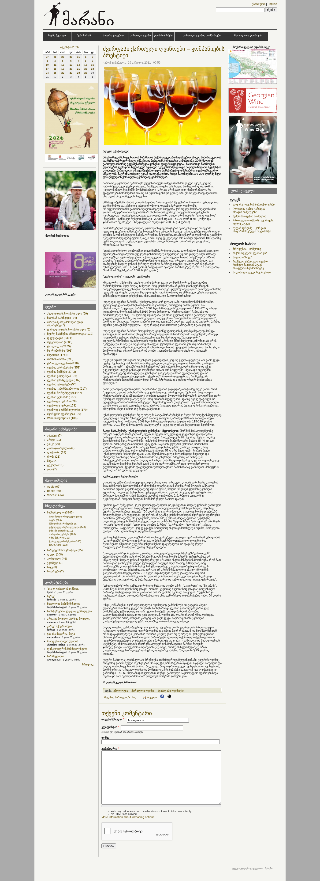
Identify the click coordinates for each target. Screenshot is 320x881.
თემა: (105, 737)
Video (55, 495)
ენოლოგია (59, 346)
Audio (53, 486)
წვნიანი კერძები (61, 530)
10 (47, 65)
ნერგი (51, 596)
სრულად (88, 664)
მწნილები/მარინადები (63, 523)
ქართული (258, 4)
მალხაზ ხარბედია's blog (120, 697)
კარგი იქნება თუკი (59, 626)
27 (47, 57)
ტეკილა (55, 465)
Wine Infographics (62, 418)
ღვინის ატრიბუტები (63, 367)
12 (62, 65)
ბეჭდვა (152, 697)
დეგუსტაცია (59, 338)
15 (85, 65)
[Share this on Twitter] (169, 697)
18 (55, 69)
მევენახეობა (59, 342)
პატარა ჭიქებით (113, 35)
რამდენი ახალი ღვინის (62, 641)
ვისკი (53, 444)
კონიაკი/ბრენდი (60, 448)
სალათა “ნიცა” (242, 257)
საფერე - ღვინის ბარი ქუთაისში (254, 204)
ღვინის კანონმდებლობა (67, 388)
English (272, 4)
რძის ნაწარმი (59, 537)
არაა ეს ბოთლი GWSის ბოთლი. (68, 618)
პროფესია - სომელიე (247, 249)
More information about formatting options (127, 817)
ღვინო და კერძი (61, 405)
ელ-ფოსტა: (110, 727)
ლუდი (55, 554)
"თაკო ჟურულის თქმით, (63, 588)
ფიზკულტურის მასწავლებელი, (67, 648)
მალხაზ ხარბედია (62, 317)
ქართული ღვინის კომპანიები (202, 35)
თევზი (55, 520)
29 (62, 57)
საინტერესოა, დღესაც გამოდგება (69, 611)
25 (55, 73)
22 (85, 69)
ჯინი (52, 469)
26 (62, 73)
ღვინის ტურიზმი (61, 397)
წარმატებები (55, 656)
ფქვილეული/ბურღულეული (67, 527)
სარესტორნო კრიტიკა (65, 550)
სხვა (53, 461)
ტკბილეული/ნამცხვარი (65, 541)
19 (62, 69)
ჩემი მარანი (84, 35)
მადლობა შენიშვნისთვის (63, 603)
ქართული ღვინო (141, 35)
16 (92, 65)
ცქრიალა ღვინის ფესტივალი (68, 329)
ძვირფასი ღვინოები (64, 414)
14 (78, 65)
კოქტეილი (57, 558)
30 (71, 57)
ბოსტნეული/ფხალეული (65, 516)
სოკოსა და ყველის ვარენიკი (252, 272)
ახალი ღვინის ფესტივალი (67, 313)
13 (71, 65)
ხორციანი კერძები (62, 534)
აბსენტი (54, 435)
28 (55, 57)
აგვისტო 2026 (69, 47)
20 (71, 69)
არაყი (54, 439)
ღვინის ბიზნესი (163, 35)
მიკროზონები (59, 350)
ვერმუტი (55, 563)
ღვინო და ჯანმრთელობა (67, 409)
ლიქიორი (56, 452)
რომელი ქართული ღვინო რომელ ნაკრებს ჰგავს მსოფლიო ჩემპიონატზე (250, 265)
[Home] (79, 26)
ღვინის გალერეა (62, 376)
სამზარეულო (60, 512)
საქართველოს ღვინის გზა (250, 253)
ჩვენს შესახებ (57, 35)
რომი (53, 456)
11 (55, 65)
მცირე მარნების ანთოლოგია (70, 333)
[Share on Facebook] (162, 697)
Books (55, 491)
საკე (52, 567)
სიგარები (55, 571)
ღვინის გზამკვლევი (63, 380)
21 (78, 69)
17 (47, 69)
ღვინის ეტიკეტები (61, 384)
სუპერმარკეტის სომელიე (249, 216)
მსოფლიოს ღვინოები (248, 35)
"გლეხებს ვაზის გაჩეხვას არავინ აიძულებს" (249, 210)
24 (47, 73)
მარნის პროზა (60, 359)
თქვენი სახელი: (112, 719)
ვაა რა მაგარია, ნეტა (61, 633)
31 (78, 57)
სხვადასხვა (58, 544)
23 (92, 69)
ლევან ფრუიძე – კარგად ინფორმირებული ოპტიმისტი (252, 229)
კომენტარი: (110, 748)
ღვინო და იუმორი (62, 401)
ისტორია (57, 355)
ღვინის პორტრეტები (64, 393)
